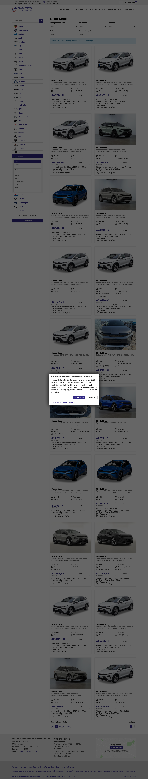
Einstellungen (92, 397)
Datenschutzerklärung (58, 402)
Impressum (73, 402)
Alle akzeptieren (79, 397)
